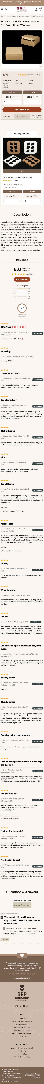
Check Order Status (22, 1057)
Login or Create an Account (22, 1048)
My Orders (22, 1051)
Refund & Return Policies (22, 1033)
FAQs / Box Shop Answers (22, 1021)
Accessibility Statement (10, 1081)
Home (3, 16)
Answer (6, 939)
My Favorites (22, 1054)
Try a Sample (21, 116)
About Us (22, 1018)
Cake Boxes (25, 16)
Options (37, 1074)
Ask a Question (22, 905)
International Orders (22, 1030)
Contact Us (22, 1036)
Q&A (40, 75)
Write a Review (22, 279)
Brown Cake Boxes (37, 16)
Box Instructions (22, 1024)
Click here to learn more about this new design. (20, 250)
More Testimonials (21, 978)
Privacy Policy (29, 1074)
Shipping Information (22, 1027)
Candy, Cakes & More (14, 16)
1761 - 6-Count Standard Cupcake (17, 177)
